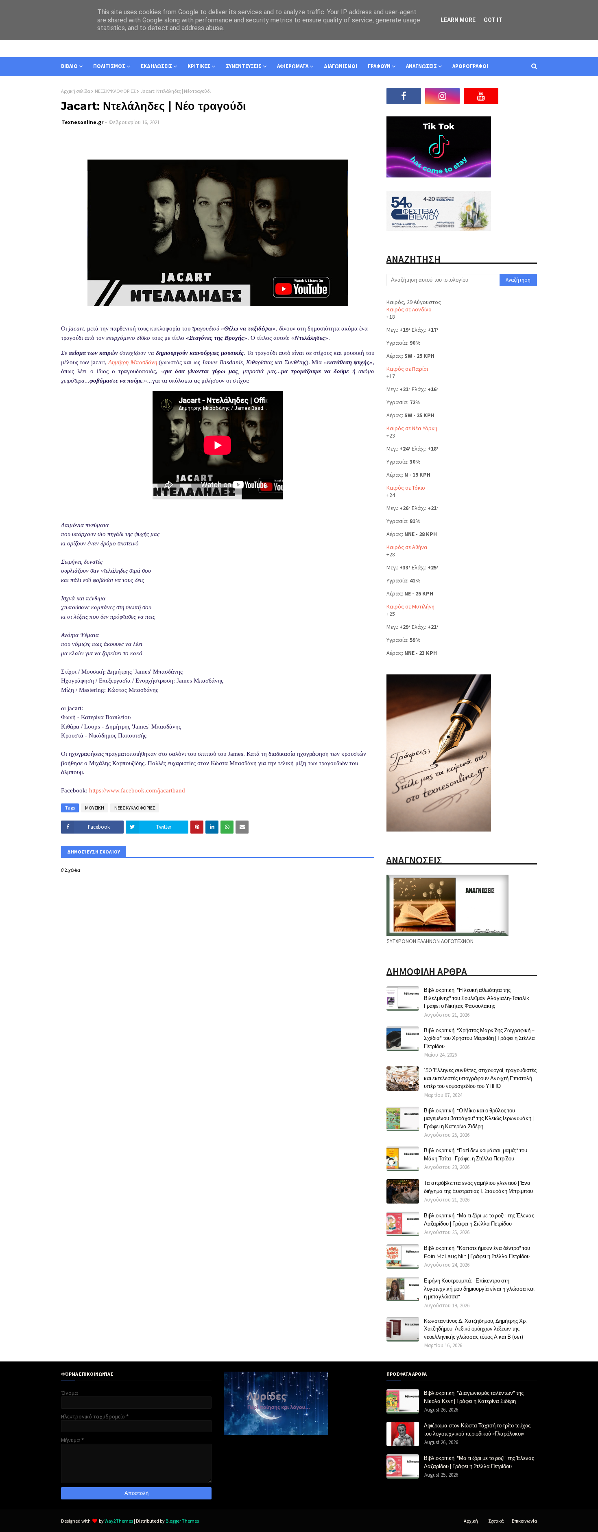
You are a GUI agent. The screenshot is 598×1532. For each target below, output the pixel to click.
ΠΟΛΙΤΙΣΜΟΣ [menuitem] (109, 66)
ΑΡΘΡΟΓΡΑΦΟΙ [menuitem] (470, 66)
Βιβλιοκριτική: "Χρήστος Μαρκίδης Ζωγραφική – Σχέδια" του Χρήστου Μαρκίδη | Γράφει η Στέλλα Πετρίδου (479, 1038)
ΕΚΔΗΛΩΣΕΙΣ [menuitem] (156, 66)
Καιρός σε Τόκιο (405, 487)
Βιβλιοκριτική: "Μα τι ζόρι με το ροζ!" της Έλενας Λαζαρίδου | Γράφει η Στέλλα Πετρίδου (479, 1219)
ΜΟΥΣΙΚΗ (94, 808)
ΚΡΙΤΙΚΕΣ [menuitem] (199, 66)
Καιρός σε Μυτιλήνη (410, 606)
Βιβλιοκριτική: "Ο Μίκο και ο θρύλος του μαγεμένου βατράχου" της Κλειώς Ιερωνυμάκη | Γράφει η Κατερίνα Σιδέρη (479, 1118)
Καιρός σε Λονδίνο (409, 309)
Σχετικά (496, 1521)
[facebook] (403, 96)
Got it (493, 20)
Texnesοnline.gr (82, 122)
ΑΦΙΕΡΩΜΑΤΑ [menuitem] (292, 66)
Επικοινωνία (524, 1521)
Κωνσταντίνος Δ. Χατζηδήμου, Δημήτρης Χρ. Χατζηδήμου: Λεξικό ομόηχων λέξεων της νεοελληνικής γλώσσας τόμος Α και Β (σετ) (475, 1329)
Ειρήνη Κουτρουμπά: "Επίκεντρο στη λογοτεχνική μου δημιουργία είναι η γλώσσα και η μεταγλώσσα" (479, 1288)
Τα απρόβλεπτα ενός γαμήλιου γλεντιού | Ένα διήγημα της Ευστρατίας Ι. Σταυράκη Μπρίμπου (478, 1187)
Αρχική (471, 1521)
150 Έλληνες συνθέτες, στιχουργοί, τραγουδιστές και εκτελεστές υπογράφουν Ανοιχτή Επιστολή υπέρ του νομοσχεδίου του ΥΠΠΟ (480, 1078)
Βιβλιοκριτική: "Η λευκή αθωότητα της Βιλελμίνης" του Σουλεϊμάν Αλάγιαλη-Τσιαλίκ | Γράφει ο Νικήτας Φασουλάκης (478, 998)
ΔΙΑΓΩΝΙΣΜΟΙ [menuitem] (340, 66)
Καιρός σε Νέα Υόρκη (411, 428)
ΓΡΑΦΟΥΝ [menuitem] (379, 66)
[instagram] (442, 96)
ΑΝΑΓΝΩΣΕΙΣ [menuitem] (421, 66)
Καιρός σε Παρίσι (407, 368)
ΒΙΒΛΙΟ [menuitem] (69, 66)
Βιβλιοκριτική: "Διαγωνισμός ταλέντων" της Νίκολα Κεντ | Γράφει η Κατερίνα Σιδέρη (474, 1397)
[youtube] (481, 96)
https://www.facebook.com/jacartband (137, 790)
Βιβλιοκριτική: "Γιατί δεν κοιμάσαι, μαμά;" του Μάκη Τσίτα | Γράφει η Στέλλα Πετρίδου (475, 1154)
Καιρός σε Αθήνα (407, 547)
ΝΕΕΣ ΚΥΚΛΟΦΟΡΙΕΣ (115, 91)
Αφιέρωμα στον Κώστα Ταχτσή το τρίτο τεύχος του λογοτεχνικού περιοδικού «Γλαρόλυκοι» (477, 1429)
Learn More (458, 20)
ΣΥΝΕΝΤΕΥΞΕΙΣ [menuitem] (244, 66)
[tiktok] (519, 96)
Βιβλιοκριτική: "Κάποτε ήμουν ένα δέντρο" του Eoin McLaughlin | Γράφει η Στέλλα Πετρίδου (477, 1252)
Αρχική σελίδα (75, 91)
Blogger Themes (182, 1521)
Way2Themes (119, 1521)
